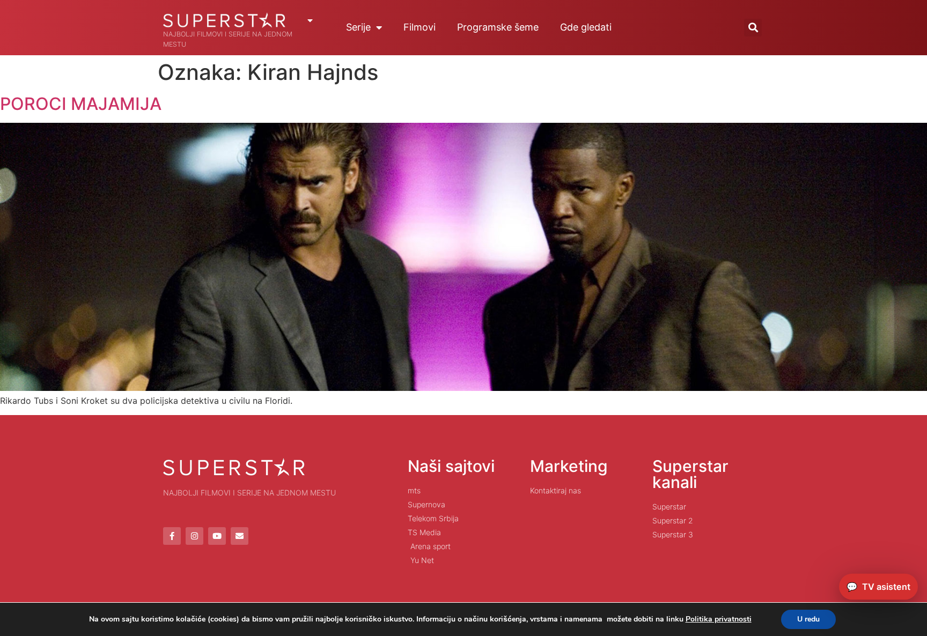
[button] (753, 27)
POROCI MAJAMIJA (80, 103)
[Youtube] (217, 536)
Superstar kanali (690, 474)
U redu (808, 619)
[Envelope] (239, 536)
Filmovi (419, 27)
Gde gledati (586, 27)
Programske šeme (498, 27)
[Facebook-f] (172, 536)
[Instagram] (194, 536)
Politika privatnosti (719, 619)
